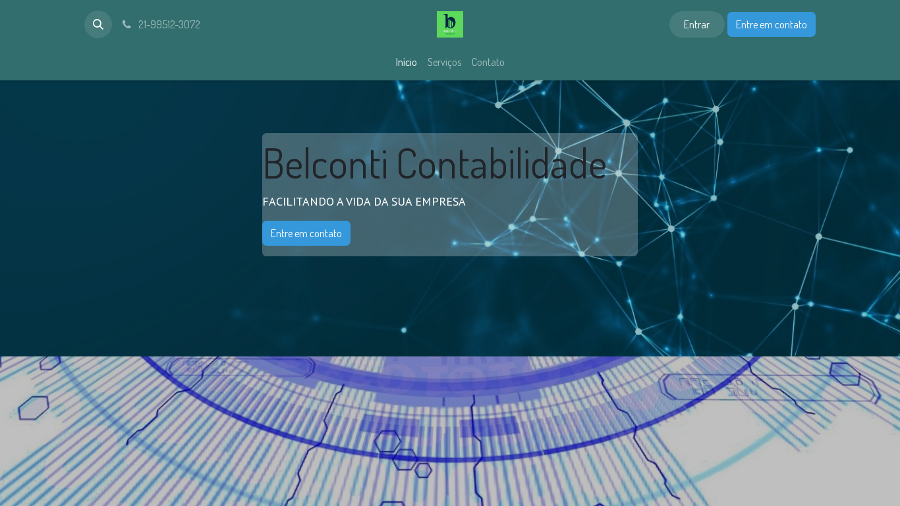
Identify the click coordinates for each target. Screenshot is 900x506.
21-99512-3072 (168, 24)
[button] (98, 24)
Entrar (697, 24)
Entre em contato (771, 24)
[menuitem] (406, 62)
